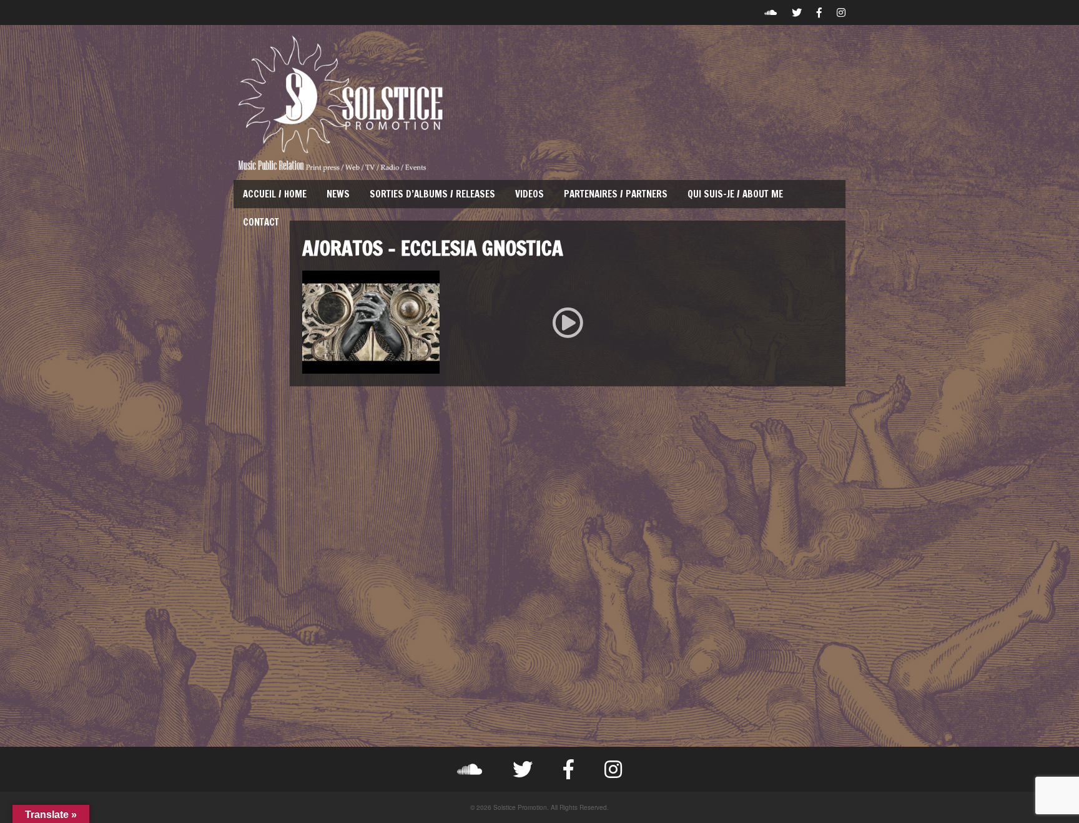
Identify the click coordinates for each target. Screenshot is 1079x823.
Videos (529, 194)
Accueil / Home (275, 194)
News (338, 194)
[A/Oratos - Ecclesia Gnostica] (567, 322)
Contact (261, 222)
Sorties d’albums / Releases (432, 194)
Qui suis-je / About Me (735, 194)
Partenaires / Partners (616, 194)
